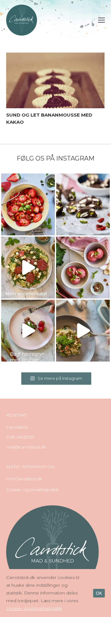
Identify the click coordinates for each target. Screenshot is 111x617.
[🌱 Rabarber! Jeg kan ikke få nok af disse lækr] (83, 267)
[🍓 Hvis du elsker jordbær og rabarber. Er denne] (28, 331)
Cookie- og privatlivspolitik (32, 489)
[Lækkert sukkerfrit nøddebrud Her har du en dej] (83, 204)
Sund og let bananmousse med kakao (49, 118)
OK (99, 593)
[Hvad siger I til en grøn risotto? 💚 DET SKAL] (83, 331)
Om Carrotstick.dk (24, 478)
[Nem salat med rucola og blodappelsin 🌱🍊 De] (28, 267)
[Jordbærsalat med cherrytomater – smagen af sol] (28, 204)
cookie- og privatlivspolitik (34, 608)
